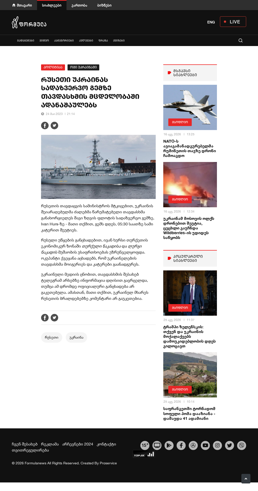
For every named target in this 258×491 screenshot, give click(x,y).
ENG (211, 22)
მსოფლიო (180, 122)
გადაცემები (25, 40)
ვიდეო (44, 40)
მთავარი (24, 5)
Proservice (108, 463)
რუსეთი (51, 337)
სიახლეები (51, 5)
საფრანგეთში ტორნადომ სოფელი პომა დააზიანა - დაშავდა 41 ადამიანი (189, 413)
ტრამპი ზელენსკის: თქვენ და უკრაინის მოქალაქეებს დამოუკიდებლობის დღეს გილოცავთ (189, 336)
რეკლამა (50, 444)
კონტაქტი (106, 444)
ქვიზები (119, 40)
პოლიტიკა (53, 67)
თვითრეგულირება (30, 450)
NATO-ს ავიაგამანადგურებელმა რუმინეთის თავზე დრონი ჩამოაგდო (189, 148)
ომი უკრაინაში (83, 67)
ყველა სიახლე (12, 40)
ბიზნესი (104, 5)
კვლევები (86, 40)
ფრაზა (103, 40)
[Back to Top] (245, 478)
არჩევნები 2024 (77, 444)
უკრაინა (76, 337)
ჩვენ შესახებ (25, 444)
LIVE (235, 21)
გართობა (79, 5)
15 (145, 445)
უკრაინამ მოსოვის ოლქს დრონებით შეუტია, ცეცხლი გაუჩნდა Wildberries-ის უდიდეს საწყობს (188, 228)
